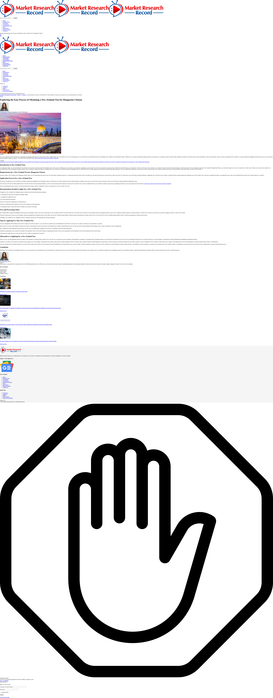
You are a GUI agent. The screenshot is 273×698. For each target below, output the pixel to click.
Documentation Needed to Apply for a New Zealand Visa (76, 161)
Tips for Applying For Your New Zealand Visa (111, 161)
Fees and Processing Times (95, 161)
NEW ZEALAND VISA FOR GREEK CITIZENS (46, 158)
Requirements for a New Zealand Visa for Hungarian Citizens (29, 161)
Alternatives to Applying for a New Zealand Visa (133, 161)
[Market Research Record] (81, 16)
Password (2, 689)
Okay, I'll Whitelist (4, 680)
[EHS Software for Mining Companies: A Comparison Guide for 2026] (5, 288)
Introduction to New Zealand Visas (8, 161)
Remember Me (4, 692)
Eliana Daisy (4, 112)
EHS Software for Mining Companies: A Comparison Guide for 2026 (13, 291)
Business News (3, 294)
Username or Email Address (6, 687)
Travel (1, 96)
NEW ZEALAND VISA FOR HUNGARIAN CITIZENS (157, 183)
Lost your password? (4, 697)
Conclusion (146, 161)
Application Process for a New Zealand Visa (53, 161)
